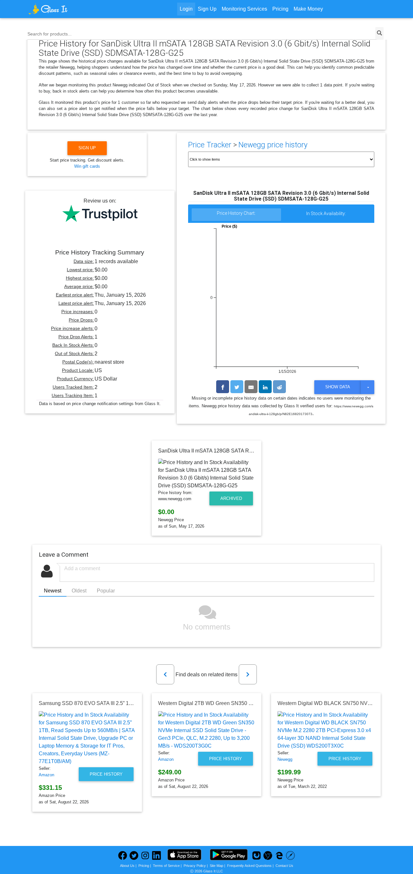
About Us (127, 866)
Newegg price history (272, 144)
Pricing (280, 9)
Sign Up (207, 9)
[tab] (236, 215)
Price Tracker (209, 144)
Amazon (46, 774)
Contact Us (284, 866)
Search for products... (49, 33)
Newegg (284, 759)
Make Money (308, 9)
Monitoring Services (244, 9)
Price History (106, 774)
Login (186, 9)
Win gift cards (87, 166)
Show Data (337, 386)
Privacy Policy (195, 866)
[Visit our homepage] (72, 9)
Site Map (216, 866)
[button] (165, 674)
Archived (231, 498)
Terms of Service (166, 866)
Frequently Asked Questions (249, 866)
